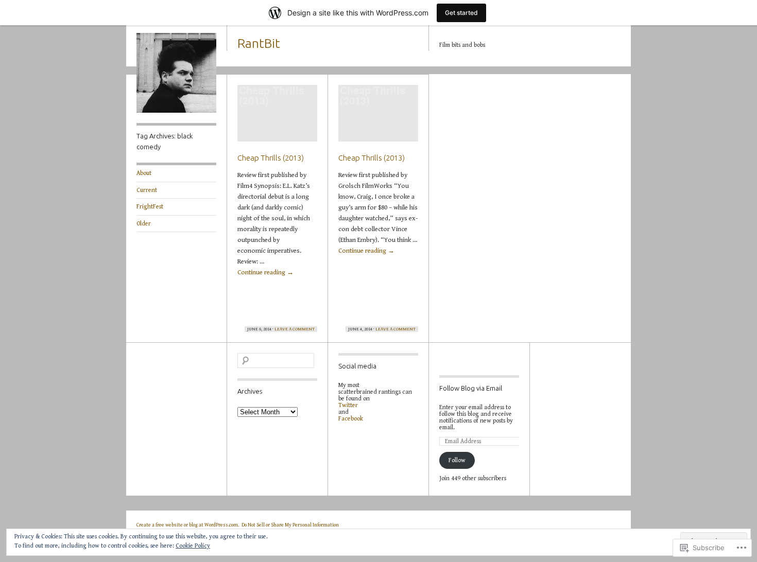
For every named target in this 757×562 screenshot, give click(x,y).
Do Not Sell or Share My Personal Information (290, 525)
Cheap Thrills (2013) (270, 157)
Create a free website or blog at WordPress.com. (187, 525)
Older (143, 223)
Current (146, 190)
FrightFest (149, 206)
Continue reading (265, 272)
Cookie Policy (193, 545)
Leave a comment (294, 329)
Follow (457, 460)
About (143, 173)
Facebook (350, 418)
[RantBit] (176, 111)
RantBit (258, 43)
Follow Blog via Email (470, 388)
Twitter (348, 405)
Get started (461, 12)
